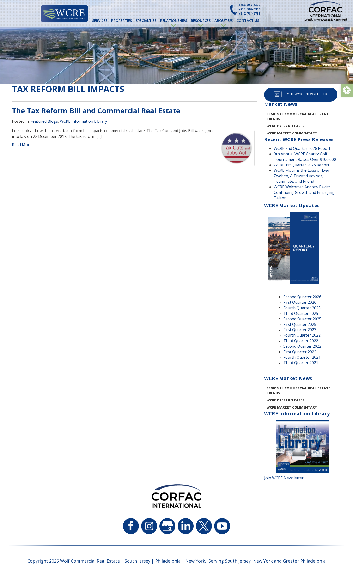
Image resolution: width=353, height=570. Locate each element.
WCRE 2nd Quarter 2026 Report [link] (302, 148)
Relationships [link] (173, 20)
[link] (347, 90)
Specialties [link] (146, 20)
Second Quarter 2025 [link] (302, 318)
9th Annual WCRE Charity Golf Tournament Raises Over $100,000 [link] (305, 156)
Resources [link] (201, 20)
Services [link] (99, 20)
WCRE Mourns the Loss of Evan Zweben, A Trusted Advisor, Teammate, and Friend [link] (302, 176)
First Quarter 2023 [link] (299, 329)
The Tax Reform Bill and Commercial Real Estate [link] (96, 110)
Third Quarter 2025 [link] (300, 313)
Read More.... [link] (23, 144)
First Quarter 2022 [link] (299, 351)
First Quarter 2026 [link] (299, 302)
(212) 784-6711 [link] (249, 13)
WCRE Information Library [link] (83, 121)
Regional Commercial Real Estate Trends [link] (298, 116)
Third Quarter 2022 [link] (300, 340)
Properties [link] (121, 20)
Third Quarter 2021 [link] (300, 362)
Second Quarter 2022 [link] (302, 346)
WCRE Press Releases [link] (285, 126)
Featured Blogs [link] (44, 121)
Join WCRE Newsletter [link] (307, 94)
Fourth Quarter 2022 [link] (302, 335)
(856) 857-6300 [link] (249, 4)
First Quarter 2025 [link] (299, 324)
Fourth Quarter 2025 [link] (302, 307)
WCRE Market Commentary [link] (292, 133)
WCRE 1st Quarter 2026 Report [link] (301, 165)
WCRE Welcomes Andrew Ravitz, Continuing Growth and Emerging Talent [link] (304, 192)
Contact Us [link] (248, 20)
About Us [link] (223, 20)
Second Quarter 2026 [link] (302, 296)
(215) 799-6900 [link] (249, 9)
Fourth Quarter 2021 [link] (302, 357)
